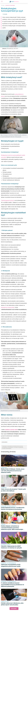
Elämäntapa (4, 467)
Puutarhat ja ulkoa (5, 544)
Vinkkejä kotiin (5, 601)
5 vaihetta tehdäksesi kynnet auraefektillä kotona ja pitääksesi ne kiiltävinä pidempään (12, 584)
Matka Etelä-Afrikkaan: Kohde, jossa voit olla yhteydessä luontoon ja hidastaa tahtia (12, 470)
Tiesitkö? (3, 524)
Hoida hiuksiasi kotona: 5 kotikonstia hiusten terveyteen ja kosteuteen (12, 508)
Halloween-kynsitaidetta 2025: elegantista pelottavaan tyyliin (11, 565)
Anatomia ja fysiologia (10, 5)
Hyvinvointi (4, 487)
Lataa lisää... (14, 608)
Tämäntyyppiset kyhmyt (7, 200)
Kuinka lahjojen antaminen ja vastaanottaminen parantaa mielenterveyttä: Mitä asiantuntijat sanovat (12, 527)
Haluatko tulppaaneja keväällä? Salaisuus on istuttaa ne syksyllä (11, 547)
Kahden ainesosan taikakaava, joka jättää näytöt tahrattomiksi (12, 604)
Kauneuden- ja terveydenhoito (8, 506)
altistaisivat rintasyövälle (7, 307)
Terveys (2, 5)
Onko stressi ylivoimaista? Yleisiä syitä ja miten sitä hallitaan (13, 490)
